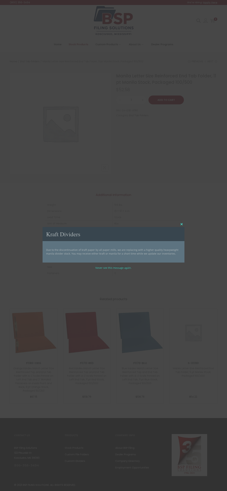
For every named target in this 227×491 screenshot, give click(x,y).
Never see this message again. (113, 267)
